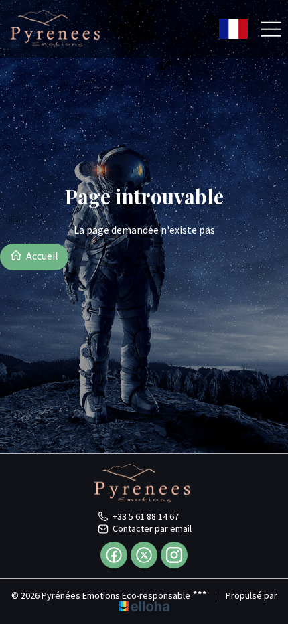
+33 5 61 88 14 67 (146, 516)
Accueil (41, 255)
